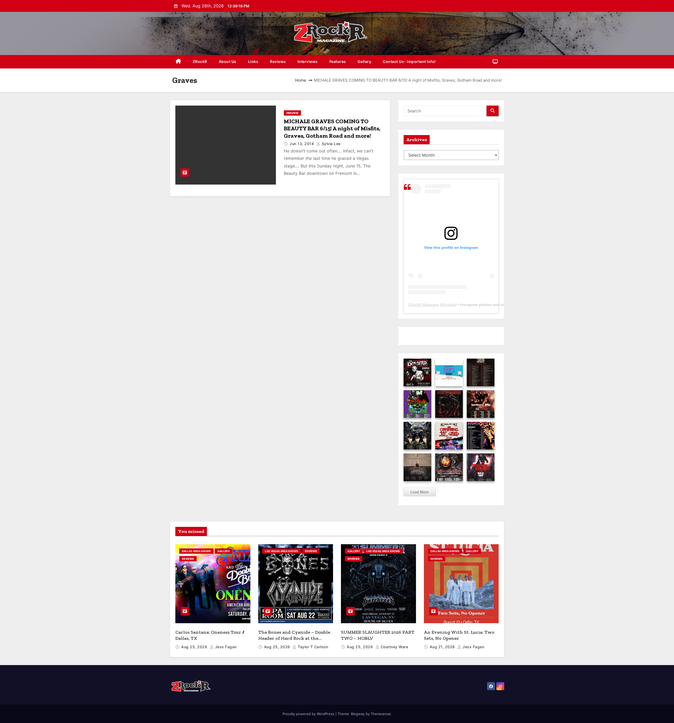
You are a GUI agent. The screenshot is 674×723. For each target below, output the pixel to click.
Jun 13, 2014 (302, 143)
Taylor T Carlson (312, 647)
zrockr (450, 305)
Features (337, 61)
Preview (292, 113)
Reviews (278, 61)
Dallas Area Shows (196, 551)
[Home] (178, 61)
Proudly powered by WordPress (309, 714)
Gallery (364, 61)
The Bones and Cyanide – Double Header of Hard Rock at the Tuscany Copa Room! (294, 638)
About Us (227, 61)
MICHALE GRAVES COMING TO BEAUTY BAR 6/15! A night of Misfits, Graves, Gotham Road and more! (332, 128)
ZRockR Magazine (423, 305)
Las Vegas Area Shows (281, 551)
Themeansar (381, 714)
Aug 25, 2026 (195, 647)
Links (253, 61)
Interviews (308, 61)
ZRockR (200, 61)
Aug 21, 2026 (443, 647)
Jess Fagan (225, 647)
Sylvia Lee (330, 143)
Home (300, 80)
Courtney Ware (393, 647)
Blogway (358, 714)
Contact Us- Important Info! (409, 61)
